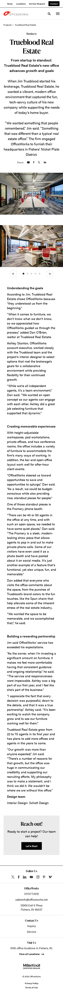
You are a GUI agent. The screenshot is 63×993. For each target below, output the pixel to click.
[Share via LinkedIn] (45, 162)
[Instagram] (37, 876)
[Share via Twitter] (39, 162)
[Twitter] (12, 876)
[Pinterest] (44, 876)
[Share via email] (28, 162)
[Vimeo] (50, 877)
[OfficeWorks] (16, 13)
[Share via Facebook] (33, 162)
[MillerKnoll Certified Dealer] (31, 966)
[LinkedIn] (24, 877)
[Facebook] (18, 877)
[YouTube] (31, 877)
